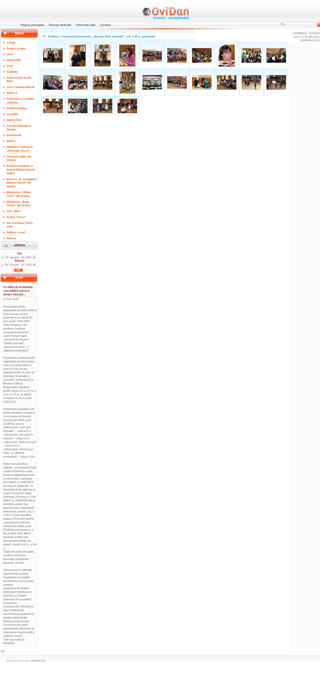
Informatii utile (85, 25)
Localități (12, 114)
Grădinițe (12, 71)
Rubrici (11, 141)
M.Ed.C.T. (12, 93)
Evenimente (14, 135)
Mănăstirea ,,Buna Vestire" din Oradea (19, 203)
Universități (14, 60)
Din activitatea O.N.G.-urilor (20, 225)
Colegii (11, 42)
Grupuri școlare (16, 48)
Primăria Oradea (17, 108)
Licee (10, 54)
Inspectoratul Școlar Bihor (19, 79)
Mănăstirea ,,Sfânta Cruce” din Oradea (18, 194)
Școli (10, 66)
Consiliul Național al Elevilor (19, 127)
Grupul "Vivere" (16, 217)
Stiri (3, 651)
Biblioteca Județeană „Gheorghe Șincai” (20, 148)
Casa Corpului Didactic (21, 87)
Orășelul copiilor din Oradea (19, 158)
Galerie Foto (14, 120)
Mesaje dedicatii (60, 25)
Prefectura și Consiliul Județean (20, 100)
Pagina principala (32, 25)
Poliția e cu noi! (16, 232)
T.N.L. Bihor (14, 211)
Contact (105, 25)
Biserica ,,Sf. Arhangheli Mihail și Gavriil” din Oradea (21, 183)
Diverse (11, 238)
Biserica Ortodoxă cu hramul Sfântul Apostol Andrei (21, 169)
